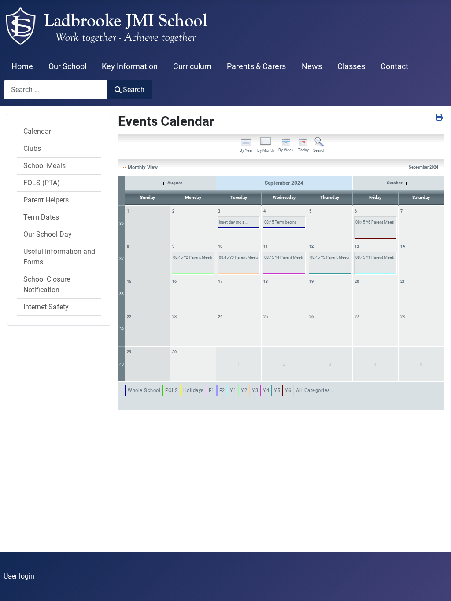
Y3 (255, 390)
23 (174, 317)
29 (129, 352)
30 (174, 352)
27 (357, 317)
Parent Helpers (46, 200)
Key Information (130, 66)
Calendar (37, 131)
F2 (222, 390)
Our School (67, 66)
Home (22, 66)
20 (357, 281)
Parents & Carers (256, 66)
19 (311, 281)
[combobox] (55, 89)
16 (174, 281)
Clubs (32, 148)
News (312, 66)
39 (121, 329)
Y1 (233, 390)
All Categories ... (316, 390)
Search (133, 89)
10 (220, 246)
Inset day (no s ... (233, 222)
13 (357, 246)
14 (402, 246)
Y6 (288, 390)
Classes (351, 66)
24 (220, 317)
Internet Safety (46, 307)
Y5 (277, 390)
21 (402, 281)
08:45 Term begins (280, 222)
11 (265, 246)
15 (129, 281)
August (174, 182)
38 (121, 294)
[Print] (440, 117)
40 (121, 364)
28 (402, 317)
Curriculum (192, 66)
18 (265, 281)
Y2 (244, 390)
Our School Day (47, 234)
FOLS (171, 390)
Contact (394, 66)
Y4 (266, 390)
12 (311, 246)
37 (121, 259)
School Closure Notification (46, 284)
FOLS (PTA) (41, 183)
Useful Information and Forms (59, 256)
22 (129, 317)
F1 (211, 390)
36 (121, 223)
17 (220, 281)
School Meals (44, 165)
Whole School (144, 390)
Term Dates (41, 217)
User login (19, 576)
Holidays (193, 390)
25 (265, 317)
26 (311, 317)
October (395, 182)
